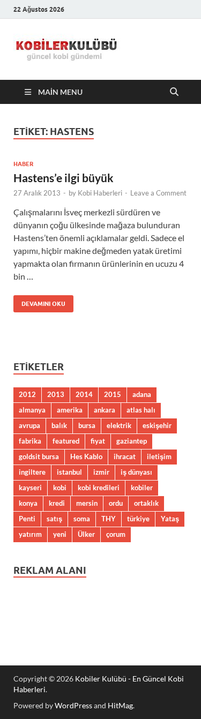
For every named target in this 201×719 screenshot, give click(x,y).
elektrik (119, 425)
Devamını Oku (39, 301)
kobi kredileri (99, 487)
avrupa (29, 425)
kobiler (142, 487)
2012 (27, 394)
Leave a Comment (158, 193)
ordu (116, 503)
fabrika (30, 441)
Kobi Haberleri (100, 193)
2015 (112, 394)
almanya (32, 410)
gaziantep (131, 441)
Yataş (170, 518)
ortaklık (146, 503)
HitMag (120, 705)
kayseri (30, 487)
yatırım (30, 534)
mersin (87, 503)
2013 (55, 394)
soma (81, 518)
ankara (104, 410)
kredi (57, 503)
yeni (59, 534)
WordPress (73, 705)
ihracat (125, 456)
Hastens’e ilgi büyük (63, 177)
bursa (86, 425)
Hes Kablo (86, 456)
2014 (84, 394)
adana (141, 394)
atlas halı (140, 410)
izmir (101, 472)
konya (28, 503)
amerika (70, 410)
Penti (27, 518)
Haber (23, 164)
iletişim (159, 456)
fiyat (98, 441)
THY (108, 518)
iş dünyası (136, 472)
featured (66, 441)
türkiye (138, 518)
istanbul (69, 472)
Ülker (86, 534)
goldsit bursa (39, 456)
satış (54, 518)
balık (59, 425)
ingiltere (32, 472)
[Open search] (174, 92)
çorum (115, 534)
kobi (59, 487)
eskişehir (157, 425)
